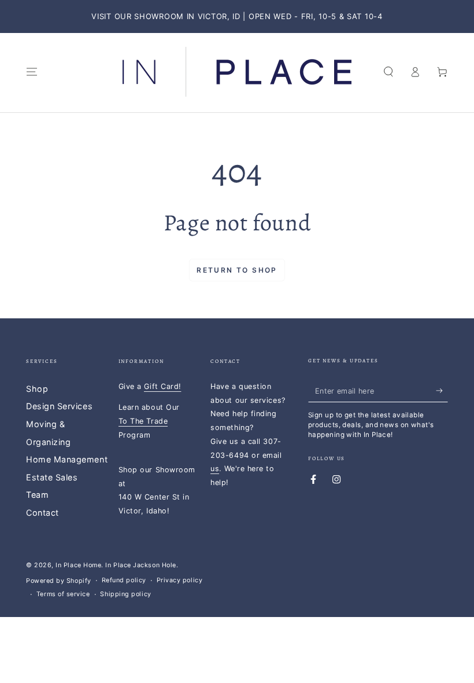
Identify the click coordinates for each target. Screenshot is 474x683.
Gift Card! (162, 386)
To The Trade (143, 421)
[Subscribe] (442, 390)
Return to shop (237, 270)
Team (37, 495)
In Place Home (78, 565)
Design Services (59, 406)
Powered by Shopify (58, 581)
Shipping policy (125, 594)
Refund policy (124, 580)
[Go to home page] (237, 72)
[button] (388, 71)
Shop (37, 389)
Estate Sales (51, 477)
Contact (42, 512)
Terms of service (63, 594)
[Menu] (32, 71)
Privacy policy (180, 580)
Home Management (67, 459)
